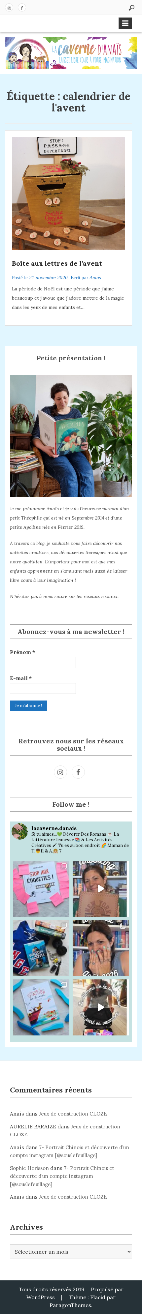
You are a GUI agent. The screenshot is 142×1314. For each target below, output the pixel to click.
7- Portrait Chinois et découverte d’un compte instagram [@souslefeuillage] (62, 1176)
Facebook (22, 7)
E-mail (21, 678)
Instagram (9, 7)
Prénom (22, 652)
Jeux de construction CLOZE (73, 1114)
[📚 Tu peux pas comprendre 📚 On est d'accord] (101, 1007)
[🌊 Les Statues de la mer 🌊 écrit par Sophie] (41, 1007)
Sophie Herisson (29, 1168)
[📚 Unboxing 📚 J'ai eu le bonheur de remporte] (101, 889)
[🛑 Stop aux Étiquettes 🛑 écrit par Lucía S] (41, 889)
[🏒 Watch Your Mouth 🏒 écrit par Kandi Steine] (41, 948)
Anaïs (95, 277)
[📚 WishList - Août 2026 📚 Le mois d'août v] (101, 948)
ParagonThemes (70, 1305)
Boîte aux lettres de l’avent (57, 263)
